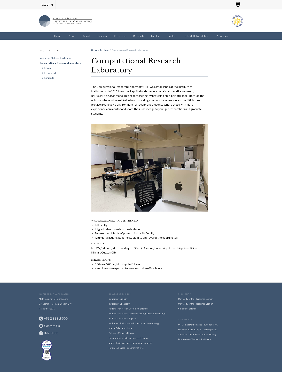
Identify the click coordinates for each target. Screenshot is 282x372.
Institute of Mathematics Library (55, 58)
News (72, 36)
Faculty (155, 36)
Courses (102, 36)
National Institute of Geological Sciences (129, 309)
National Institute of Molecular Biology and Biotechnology (137, 313)
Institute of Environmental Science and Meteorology (134, 323)
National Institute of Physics (122, 318)
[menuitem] (47, 4)
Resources (222, 36)
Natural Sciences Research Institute (126, 348)
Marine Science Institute (120, 328)
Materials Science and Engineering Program (130, 343)
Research (138, 36)
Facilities (171, 36)
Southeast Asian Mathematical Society (197, 334)
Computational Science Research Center (128, 338)
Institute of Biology (118, 299)
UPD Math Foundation (196, 36)
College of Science (187, 309)
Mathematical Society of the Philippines (197, 329)
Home (57, 36)
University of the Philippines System (195, 299)
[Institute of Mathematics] (66, 20)
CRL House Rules (49, 73)
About (86, 36)
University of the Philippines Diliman (195, 304)
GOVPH (47, 4)
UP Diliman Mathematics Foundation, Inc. (198, 325)
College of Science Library (121, 333)
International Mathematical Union (194, 339)
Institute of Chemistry (119, 304)
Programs (119, 36)
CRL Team (46, 68)
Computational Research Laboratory (60, 63)
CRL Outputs (47, 78)
